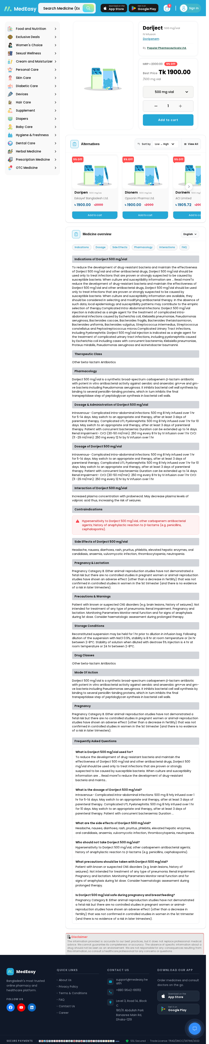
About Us (65, 980)
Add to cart (168, 120)
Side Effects (119, 247)
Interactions (167, 247)
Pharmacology (143, 247)
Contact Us (67, 1006)
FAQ (184, 247)
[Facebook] (11, 1007)
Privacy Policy (68, 987)
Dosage (101, 247)
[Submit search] (88, 8)
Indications (82, 247)
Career (64, 1013)
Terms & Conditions (73, 993)
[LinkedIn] (32, 1007)
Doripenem (151, 39)
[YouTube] (21, 1007)
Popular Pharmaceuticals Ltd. (167, 48)
